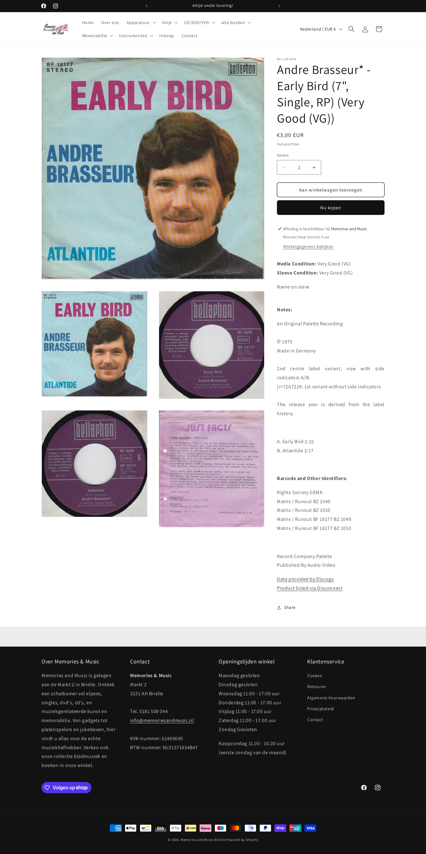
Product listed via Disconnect (309, 588)
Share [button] (290, 607)
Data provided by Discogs (305, 579)
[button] (140, 22)
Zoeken (314, 676)
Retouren (316, 687)
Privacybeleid (320, 708)
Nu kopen (330, 208)
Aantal (282, 155)
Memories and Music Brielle (203, 839)
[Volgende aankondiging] (279, 6)
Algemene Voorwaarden (331, 698)
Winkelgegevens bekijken (308, 246)
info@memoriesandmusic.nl (162, 720)
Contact (315, 719)
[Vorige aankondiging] (146, 6)
